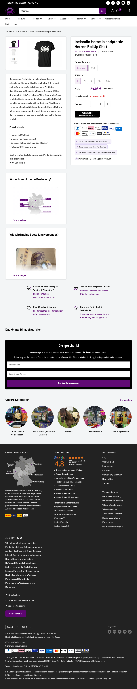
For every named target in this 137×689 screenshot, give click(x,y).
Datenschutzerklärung (112, 500)
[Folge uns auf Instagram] (113, 3)
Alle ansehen (126, 400)
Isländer (9, 571)
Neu (16, 24)
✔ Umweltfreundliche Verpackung (69, 478)
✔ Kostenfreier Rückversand (66, 497)
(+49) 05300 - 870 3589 (63, 510)
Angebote (65, 18)
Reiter (36, 18)
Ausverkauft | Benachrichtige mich (87, 114)
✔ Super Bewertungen (63, 474)
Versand (106, 483)
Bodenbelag (30, 563)
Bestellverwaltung (111, 518)
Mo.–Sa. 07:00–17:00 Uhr (44, 297)
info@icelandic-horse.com (65, 506)
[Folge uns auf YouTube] (123, 3)
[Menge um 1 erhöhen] (107, 104)
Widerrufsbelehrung (112, 505)
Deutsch (10, 627)
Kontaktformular (61, 522)
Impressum (107, 466)
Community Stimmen (112, 474)
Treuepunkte (13, 600)
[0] (118, 10)
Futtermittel (19, 571)
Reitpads (19, 563)
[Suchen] (102, 11)
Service (94, 18)
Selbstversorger (13, 567)
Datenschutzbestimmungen (66, 679)
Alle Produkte (21, 31)
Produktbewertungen (112, 526)
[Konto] (112, 10)
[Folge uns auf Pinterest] (118, 3)
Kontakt (106, 470)
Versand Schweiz (110, 492)
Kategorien (107, 522)
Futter (50, 18)
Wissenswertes (112, 18)
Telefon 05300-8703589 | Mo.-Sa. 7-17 (21, 3)
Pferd (7, 18)
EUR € (24, 627)
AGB (104, 487)
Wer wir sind (108, 461)
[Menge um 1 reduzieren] (93, 104)
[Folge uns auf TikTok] (128, 3)
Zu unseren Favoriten (112, 513)
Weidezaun (32, 574)
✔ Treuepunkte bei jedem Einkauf (68, 470)
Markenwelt (10, 587)
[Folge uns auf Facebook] (108, 3)
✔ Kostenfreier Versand (64, 493)
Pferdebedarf (11, 579)
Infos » (33, 508)
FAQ (7, 24)
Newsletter (107, 479)
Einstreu (33, 567)
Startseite (9, 31)
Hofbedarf (10, 563)
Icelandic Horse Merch (85, 51)
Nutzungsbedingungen (89, 679)
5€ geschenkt (15, 613)
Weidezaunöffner (27, 583)
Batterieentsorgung (111, 496)
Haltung (21, 18)
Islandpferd (21, 574)
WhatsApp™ (59, 518)
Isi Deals (25, 567)
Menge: (78, 104)
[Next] (131, 418)
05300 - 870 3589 (41, 294)
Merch (80, 18)
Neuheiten (10, 574)
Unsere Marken (32, 571)
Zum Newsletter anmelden (68, 383)
